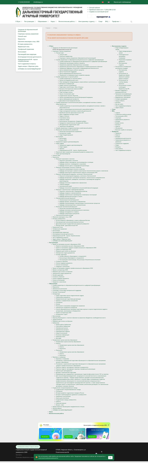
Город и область (119, 100)
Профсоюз (115, 21)
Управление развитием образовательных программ (74, 65)
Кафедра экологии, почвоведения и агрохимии (72, 164)
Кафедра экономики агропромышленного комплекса (74, 210)
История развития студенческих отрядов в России (70, 393)
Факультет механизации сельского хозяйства (68, 167)
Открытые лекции (64, 119)
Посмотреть (45, 436)
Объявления (118, 128)
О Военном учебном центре (123, 114)
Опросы (58, 343)
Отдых (117, 145)
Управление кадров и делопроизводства (67, 141)
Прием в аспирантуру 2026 (63, 249)
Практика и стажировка (59, 357)
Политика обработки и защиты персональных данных (33, 457)
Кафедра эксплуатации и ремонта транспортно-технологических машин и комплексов (83, 170)
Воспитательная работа (67, 21)
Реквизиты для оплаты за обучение (66, 251)
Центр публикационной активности (69, 99)
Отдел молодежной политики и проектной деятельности (75, 111)
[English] (109, 2)
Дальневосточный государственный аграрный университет (72, 223)
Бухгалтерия (59, 136)
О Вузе (18, 21)
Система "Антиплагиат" (59, 292)
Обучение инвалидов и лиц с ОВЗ (28, 41)
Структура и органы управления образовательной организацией (77, 58)
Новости (58, 401)
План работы (119, 148)
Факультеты (21, 39)
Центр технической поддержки (68, 71)
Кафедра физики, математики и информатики (72, 201)
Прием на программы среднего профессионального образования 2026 (76, 247)
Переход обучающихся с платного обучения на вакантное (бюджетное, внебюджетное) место (79, 317)
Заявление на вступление (63, 396)
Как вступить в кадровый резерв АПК (95, 425)
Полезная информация (62, 335)
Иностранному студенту (86, 21)
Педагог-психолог (64, 116)
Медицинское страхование (122, 97)
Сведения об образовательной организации (28, 30)
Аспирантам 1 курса (61, 314)
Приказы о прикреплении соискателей (67, 300)
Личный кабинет (94, 7)
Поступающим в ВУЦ (121, 116)
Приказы (61, 148)
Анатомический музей (65, 186)
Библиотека (56, 323)
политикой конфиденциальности (48, 458)
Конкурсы (118, 147)
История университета (25, 44)
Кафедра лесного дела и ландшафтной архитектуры (74, 165)
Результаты (62, 348)
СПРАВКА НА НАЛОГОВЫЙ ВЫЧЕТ (29, 69)
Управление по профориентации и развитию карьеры (74, 75)
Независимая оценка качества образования (65, 340)
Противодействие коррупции (27, 54)
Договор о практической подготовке (66, 372)
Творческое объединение (66, 126)
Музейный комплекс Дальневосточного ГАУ (71, 112)
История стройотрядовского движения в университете (71, 394)
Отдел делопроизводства (63, 153)
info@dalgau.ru (38, 2)
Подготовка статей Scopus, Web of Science (71, 87)
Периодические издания (63, 331)
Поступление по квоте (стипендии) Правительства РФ (125, 87)
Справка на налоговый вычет (99, 12)
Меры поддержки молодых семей (68, 114)
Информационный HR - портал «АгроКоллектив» (28, 60)
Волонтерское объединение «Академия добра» (72, 121)
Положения (59, 302)
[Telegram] (93, 16)
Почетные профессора (65, 56)
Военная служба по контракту (123, 129)
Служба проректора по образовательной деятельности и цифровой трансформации (80, 59)
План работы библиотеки (63, 326)
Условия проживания (121, 99)
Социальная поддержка (122, 143)
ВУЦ (106, 21)
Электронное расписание (60, 288)
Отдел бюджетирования (66, 135)
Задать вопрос (119, 107)
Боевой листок (119, 123)
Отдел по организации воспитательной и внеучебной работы (76, 109)
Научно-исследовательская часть (68, 80)
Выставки (58, 338)
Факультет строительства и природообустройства (70, 189)
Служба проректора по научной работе (67, 76)
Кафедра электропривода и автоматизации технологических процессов (79, 203)
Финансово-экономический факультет (66, 206)
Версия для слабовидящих (122, 2)
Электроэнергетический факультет (65, 198)
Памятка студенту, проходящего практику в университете (72, 367)
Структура (118, 118)
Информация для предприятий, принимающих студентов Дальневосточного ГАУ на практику (82, 374)
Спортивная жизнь (64, 118)
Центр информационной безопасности (70, 73)
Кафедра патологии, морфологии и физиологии (73, 182)
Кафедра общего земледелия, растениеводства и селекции (76, 162)
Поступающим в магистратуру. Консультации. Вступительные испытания (79, 259)
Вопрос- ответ (60, 405)
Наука (53, 21)
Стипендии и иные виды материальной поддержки (67, 290)
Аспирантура (56, 294)
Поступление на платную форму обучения (123, 82)
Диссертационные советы (66, 90)
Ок (110, 457)
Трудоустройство (57, 319)
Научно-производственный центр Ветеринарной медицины (76, 97)
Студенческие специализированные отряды (65, 387)
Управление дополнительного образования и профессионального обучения (80, 66)
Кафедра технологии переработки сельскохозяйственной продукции (78, 188)
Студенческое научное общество (68, 95)
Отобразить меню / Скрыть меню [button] (28, 446)
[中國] (103, 2)
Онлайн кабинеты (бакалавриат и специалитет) (72, 256)
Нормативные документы (63, 297)
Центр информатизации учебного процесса (71, 70)
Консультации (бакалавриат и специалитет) (71, 258)
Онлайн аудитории (61, 254)
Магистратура (56, 316)
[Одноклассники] (100, 451)
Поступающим (29, 21)
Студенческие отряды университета (66, 399)
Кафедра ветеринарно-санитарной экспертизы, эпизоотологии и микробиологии (82, 177)
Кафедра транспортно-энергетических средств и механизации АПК (78, 172)
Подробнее (68, 436)
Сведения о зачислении (62, 266)
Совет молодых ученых (66, 92)
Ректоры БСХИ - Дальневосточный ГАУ (67, 225)
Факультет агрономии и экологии (65, 159)
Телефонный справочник (26, 49)
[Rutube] (102, 451)
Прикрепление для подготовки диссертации (68, 299)
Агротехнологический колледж (64, 215)
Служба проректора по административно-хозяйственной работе (74, 128)
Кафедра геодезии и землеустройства (70, 193)
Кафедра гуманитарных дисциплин (69, 213)
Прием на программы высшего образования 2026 (67, 244)
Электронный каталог (62, 328)
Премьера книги (60, 336)
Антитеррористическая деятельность (29, 57)
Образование (42, 21)
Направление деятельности (123, 138)
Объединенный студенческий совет (69, 124)
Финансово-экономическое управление (67, 129)
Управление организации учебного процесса (72, 63)
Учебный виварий (64, 184)
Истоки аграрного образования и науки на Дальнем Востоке (73, 220)
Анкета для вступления (62, 398)
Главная (48, 28)
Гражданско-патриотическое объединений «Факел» (74, 123)
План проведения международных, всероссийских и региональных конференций (82, 82)
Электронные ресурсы (62, 329)
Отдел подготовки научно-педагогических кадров (70, 295)
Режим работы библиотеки (63, 324)
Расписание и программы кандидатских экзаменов (70, 305)
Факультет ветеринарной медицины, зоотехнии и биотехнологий (74, 174)
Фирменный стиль (23, 46)
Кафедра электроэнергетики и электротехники (72, 205)
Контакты (118, 102)
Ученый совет (22, 36)
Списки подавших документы (64, 263)
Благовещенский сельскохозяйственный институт (70, 222)
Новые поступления (61, 333)
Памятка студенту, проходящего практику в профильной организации (75, 369)
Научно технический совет (66, 94)
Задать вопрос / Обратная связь (28, 66)
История (117, 121)
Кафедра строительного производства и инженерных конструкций (78, 194)
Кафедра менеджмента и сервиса (69, 211)
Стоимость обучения (62, 261)
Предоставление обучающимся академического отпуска (68, 406)
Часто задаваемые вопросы (27, 64)
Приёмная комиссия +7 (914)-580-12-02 (102, 10)
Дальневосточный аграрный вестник (69, 100)
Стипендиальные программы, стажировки (123, 56)
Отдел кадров (60, 143)
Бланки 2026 (63, 140)
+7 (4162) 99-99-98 (24, 2)
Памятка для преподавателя (64, 370)
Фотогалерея (22, 52)
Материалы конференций (66, 83)
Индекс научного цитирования (67, 85)
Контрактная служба (65, 133)
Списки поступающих (62, 264)
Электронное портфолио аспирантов (66, 307)
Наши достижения (61, 403)
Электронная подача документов (65, 253)
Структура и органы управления (28, 34)
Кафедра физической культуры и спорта (70, 196)
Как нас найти (119, 104)
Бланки (58, 304)
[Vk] (89, 16)
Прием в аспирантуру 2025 (63, 312)
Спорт (100, 21)
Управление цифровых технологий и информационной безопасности (79, 68)
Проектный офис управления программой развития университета (74, 152)
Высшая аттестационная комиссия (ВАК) (70, 88)
